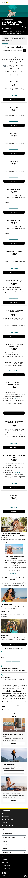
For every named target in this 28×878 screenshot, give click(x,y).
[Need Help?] (25, 875)
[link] (6, 43)
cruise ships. (17, 321)
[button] (22, 2)
